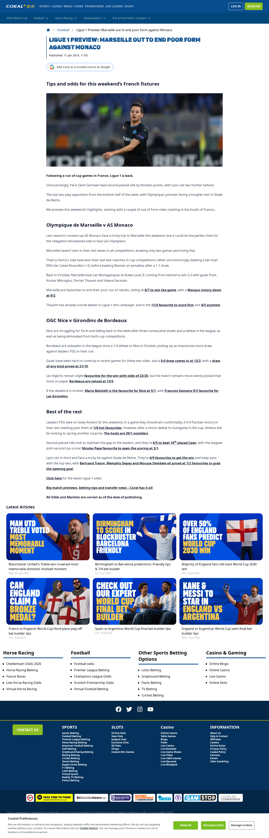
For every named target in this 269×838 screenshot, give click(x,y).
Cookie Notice (89, 828)
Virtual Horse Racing (21, 689)
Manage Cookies (241, 825)
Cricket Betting (153, 695)
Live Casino (217, 676)
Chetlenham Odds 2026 (23, 664)
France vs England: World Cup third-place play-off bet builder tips (45, 631)
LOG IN (236, 6)
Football (63, 30)
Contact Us (28, 729)
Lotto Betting (151, 670)
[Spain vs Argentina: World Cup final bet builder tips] (134, 601)
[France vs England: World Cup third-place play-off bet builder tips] (48, 601)
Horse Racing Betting (22, 670)
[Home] (48, 30)
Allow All (185, 825)
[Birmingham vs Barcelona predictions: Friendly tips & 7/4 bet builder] (134, 536)
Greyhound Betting (156, 676)
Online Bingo (219, 664)
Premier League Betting (91, 670)
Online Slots (218, 682)
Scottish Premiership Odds (94, 682)
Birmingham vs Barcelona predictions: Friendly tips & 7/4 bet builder (133, 566)
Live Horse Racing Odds (24, 682)
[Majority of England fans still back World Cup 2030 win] (221, 536)
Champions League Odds (92, 676)
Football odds (84, 664)
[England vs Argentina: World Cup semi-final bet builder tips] (221, 601)
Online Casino (219, 670)
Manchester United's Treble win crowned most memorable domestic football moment (43, 566)
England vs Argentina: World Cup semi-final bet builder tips (217, 631)
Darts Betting (151, 682)
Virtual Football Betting (91, 689)
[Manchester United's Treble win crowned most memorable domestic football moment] (48, 536)
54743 (169, 812)
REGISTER (253, 6)
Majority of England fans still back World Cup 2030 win (219, 566)
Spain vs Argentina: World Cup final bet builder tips (133, 628)
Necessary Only (213, 825)
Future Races (16, 676)
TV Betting (149, 689)
